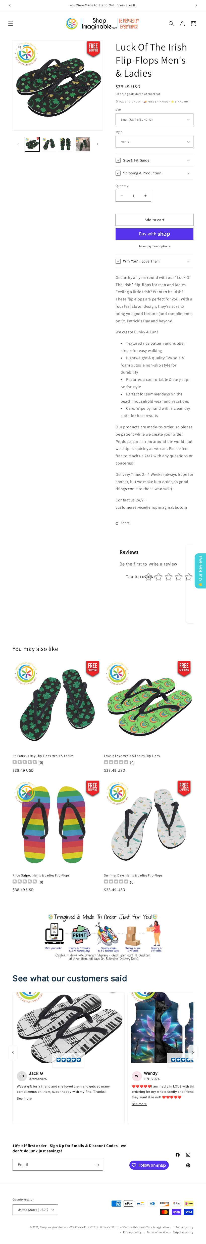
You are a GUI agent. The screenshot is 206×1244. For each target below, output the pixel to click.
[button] (10, 23)
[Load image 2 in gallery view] (49, 144)
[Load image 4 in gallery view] (83, 144)
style (119, 132)
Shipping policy (183, 1232)
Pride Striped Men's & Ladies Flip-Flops (41, 875)
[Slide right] (97, 144)
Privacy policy (132, 1232)
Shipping (122, 94)
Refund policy (184, 1227)
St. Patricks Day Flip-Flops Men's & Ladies (43, 756)
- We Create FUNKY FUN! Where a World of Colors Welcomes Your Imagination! (120, 1227)
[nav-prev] (13, 1052)
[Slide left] (18, 144)
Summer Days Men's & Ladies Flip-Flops (133, 875)
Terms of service (157, 1232)
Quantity (122, 186)
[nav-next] (192, 1052)
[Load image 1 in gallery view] (32, 144)
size (118, 109)
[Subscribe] (97, 1165)
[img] (69, 1060)
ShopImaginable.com (54, 1227)
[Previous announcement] (9, 5)
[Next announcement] (196, 5)
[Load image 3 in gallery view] (66, 144)
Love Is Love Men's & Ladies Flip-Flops (132, 756)
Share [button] (125, 523)
